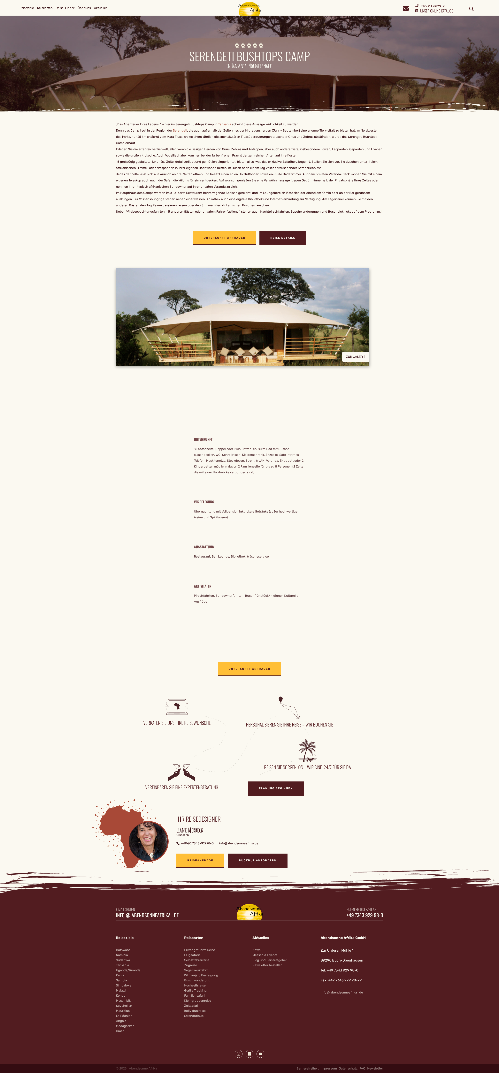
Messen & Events (264, 955)
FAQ (362, 1068)
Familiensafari (194, 995)
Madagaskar (125, 1026)
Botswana (123, 950)
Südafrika (123, 960)
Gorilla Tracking (195, 990)
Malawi (121, 990)
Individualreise (195, 1011)
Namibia (122, 955)
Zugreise (190, 965)
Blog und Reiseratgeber (269, 960)
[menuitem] (26, 8)
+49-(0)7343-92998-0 (197, 843)
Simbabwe (123, 985)
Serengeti (180, 130)
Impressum (329, 1068)
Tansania (224, 124)
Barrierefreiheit (307, 1068)
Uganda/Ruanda (128, 970)
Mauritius (123, 1011)
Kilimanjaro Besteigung (201, 975)
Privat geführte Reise (199, 950)
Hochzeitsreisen (196, 985)
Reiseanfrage (200, 860)
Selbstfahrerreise (196, 960)
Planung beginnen (276, 788)
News (256, 950)
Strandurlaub (194, 1016)
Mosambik (123, 1000)
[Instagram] (238, 1054)
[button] (249, 317)
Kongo (120, 995)
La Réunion (124, 1016)
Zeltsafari (191, 1006)
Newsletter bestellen (267, 965)
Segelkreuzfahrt (196, 970)
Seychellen (124, 1006)
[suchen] (471, 9)
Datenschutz (348, 1068)
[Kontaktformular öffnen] (405, 7)
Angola (121, 1021)
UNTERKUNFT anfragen (224, 238)
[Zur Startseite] (249, 8)
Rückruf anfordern (258, 860)
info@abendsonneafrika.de (238, 843)
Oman (120, 1031)
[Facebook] (249, 1054)
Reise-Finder (65, 8)
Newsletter (375, 1068)
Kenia (120, 975)
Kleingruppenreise (197, 1000)
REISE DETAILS (282, 238)
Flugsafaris (192, 955)
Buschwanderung (197, 980)
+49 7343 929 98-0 (365, 915)
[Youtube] (260, 1054)
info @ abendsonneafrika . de (147, 915)
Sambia (121, 980)
